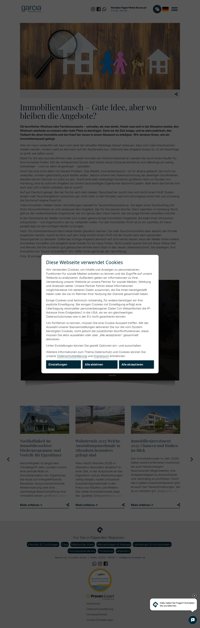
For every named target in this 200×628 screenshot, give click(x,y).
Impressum (101, 356)
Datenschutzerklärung (72, 356)
